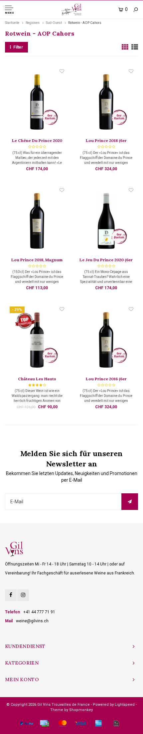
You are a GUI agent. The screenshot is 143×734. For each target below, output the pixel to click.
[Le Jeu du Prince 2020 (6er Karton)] (106, 222)
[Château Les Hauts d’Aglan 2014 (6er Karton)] (37, 341)
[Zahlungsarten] (27, 723)
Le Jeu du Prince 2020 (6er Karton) (106, 260)
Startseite (12, 23)
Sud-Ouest (54, 23)
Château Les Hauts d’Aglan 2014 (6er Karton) (37, 379)
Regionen (33, 23)
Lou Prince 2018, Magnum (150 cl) (37, 260)
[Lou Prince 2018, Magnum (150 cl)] (37, 222)
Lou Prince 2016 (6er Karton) (106, 379)
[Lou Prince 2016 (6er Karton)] (106, 341)
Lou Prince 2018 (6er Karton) (106, 141)
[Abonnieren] (129, 501)
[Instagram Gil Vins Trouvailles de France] (23, 595)
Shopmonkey (81, 710)
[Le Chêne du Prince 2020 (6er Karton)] (37, 103)
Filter (18, 47)
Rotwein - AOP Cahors (84, 23)
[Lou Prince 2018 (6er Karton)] (106, 103)
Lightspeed (125, 704)
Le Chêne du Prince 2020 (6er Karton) (37, 141)
